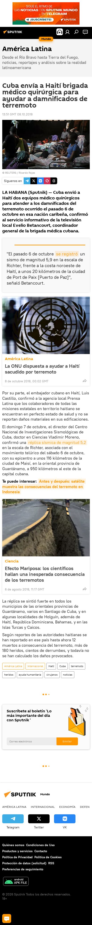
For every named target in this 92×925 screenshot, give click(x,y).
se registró (67, 254)
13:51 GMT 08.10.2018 (17, 114)
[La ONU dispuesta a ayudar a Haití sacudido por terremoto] (46, 325)
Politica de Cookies (48, 857)
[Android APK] (16, 882)
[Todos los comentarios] (6, 918)
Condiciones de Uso (40, 845)
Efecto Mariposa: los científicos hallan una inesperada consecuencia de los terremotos (45, 574)
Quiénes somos (13, 845)
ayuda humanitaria (30, 674)
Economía (67, 807)
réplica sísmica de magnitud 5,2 (57, 442)
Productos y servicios (17, 851)
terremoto (77, 666)
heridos (8, 674)
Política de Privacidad (17, 857)
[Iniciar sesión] (67, 31)
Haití (51, 666)
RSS (51, 863)
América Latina (19, 359)
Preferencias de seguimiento (22, 869)
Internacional (35, 666)
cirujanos (52, 674)
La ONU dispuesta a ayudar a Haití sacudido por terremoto (42, 369)
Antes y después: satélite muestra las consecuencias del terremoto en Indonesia (44, 486)
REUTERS (10, 172)
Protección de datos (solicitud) (24, 863)
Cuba (62, 666)
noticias (67, 674)
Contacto (40, 851)
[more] (84, 380)
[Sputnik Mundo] (13, 34)
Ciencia (12, 561)
